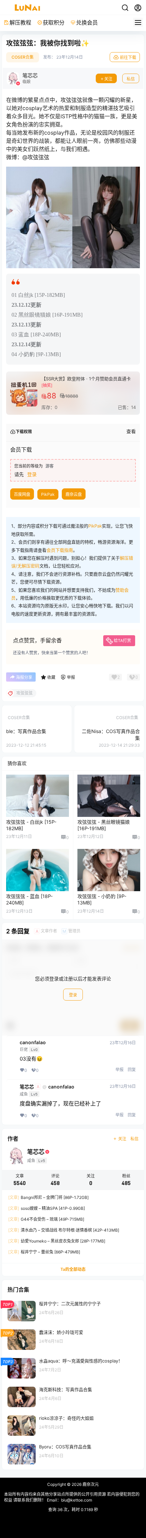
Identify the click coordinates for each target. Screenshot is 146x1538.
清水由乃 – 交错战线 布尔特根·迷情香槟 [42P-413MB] (63, 1230)
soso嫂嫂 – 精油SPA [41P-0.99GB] (46, 1208)
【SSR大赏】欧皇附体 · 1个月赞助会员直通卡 (86, 378)
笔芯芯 (27, 1086)
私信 (131, 78)
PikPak (48, 494)
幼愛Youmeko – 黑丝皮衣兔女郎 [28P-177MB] (56, 1241)
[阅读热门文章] (73, 1310)
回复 (132, 1069)
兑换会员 (87, 22)
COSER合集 (23, 57)
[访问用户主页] (22, 78)
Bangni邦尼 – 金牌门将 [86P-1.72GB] (48, 1197)
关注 (108, 78)
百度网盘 (22, 494)
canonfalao (33, 1042)
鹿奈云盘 (74, 494)
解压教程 (20, 22)
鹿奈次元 (90, 1484)
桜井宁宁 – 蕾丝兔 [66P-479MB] (44, 1251)
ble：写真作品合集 (26, 731)
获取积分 (54, 22)
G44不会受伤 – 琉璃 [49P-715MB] (46, 1219)
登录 (73, 995)
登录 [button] (32, 474)
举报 (119, 1069)
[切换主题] (125, 8)
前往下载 (128, 57)
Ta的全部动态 (73, 1269)
